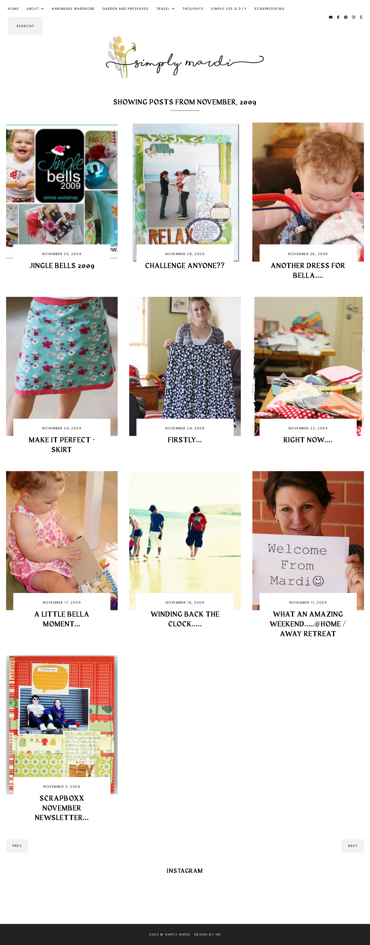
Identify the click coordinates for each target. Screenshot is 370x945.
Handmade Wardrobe (73, 8)
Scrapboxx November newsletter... (62, 808)
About (33, 8)
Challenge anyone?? (185, 266)
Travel (163, 8)
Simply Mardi (178, 934)
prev (17, 845)
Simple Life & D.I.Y (229, 8)
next (353, 845)
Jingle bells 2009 (62, 266)
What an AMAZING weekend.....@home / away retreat (308, 624)
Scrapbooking (269, 8)
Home (13, 8)
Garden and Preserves (125, 8)
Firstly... (185, 440)
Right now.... (308, 440)
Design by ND (207, 934)
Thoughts (193, 8)
